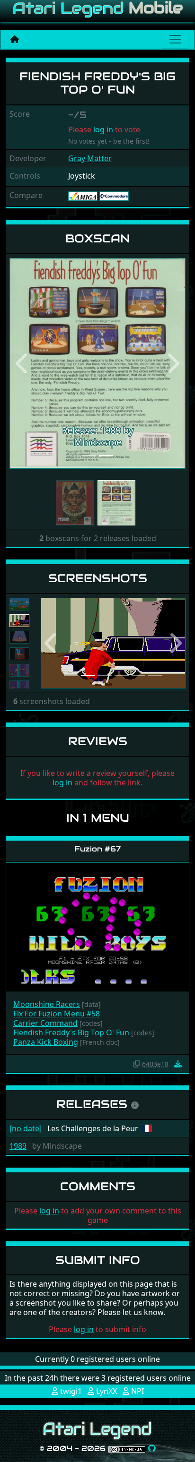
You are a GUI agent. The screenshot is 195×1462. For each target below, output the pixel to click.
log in (103, 129)
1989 (18, 1146)
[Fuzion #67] (97, 926)
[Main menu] (175, 39)
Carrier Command (45, 1023)
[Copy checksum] (136, 1063)
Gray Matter (90, 158)
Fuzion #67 (97, 849)
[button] (22, 363)
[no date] (25, 1128)
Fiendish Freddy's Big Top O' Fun (71, 1032)
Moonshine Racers (46, 1004)
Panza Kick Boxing (45, 1042)
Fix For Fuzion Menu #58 (56, 1013)
